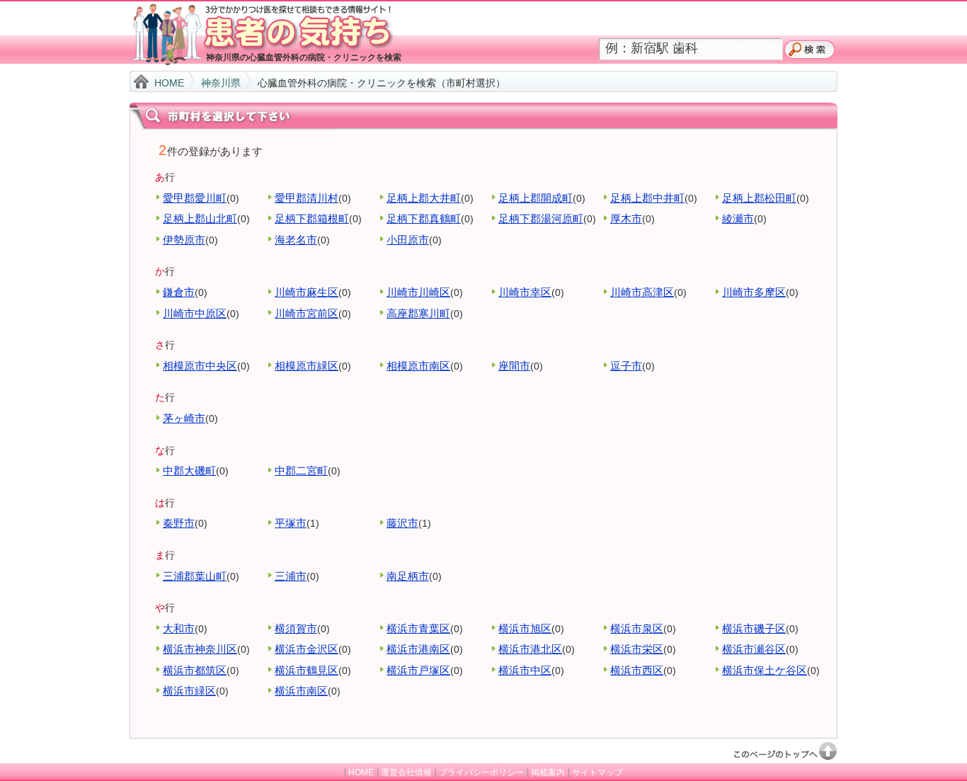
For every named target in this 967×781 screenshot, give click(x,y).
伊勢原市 (184, 240)
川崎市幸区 (524, 292)
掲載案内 (548, 772)
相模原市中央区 (200, 366)
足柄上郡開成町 (535, 198)
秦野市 (179, 523)
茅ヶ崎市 (184, 418)
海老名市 (296, 240)
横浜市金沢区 (306, 649)
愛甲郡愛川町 (195, 198)
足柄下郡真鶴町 (424, 218)
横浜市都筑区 (195, 670)
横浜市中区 (524, 670)
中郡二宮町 (301, 470)
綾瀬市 (738, 218)
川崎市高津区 (642, 292)
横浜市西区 (636, 670)
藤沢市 (402, 523)
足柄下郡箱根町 (312, 218)
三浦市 (291, 576)
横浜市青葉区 (418, 628)
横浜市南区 (301, 691)
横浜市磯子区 (754, 628)
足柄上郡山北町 (200, 218)
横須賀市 (296, 628)
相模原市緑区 (306, 366)
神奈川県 (221, 83)
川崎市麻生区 (306, 292)
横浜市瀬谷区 (754, 649)
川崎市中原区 (195, 313)
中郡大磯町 (189, 470)
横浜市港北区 (530, 649)
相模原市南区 (418, 366)
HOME (169, 83)
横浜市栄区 (636, 649)
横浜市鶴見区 (306, 670)
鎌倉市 (179, 292)
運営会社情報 (406, 772)
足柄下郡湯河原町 (540, 218)
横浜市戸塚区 (418, 670)
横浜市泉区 (636, 628)
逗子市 (626, 366)
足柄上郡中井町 (647, 198)
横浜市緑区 (189, 691)
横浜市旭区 (524, 628)
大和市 (179, 628)
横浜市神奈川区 (200, 649)
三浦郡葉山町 (195, 576)
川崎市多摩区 (754, 292)
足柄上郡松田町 (759, 198)
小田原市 (408, 240)
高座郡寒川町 (418, 313)
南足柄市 (408, 576)
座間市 (514, 366)
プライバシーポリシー (481, 772)
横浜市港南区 (418, 649)
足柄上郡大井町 (424, 198)
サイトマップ (597, 772)
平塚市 (291, 523)
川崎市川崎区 (418, 292)
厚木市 (626, 218)
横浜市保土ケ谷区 (764, 670)
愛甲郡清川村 (306, 198)
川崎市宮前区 (306, 313)
